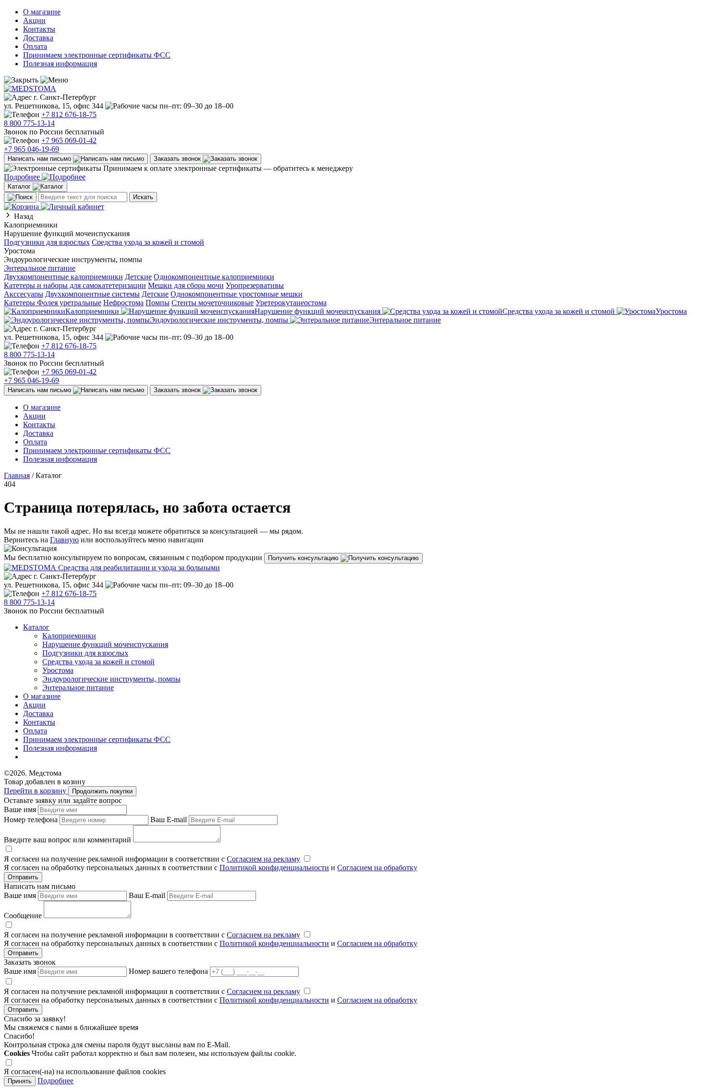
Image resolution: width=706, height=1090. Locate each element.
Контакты (39, 29)
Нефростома (123, 303)
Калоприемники (69, 636)
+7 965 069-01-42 (69, 140)
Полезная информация (60, 64)
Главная (17, 475)
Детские (138, 277)
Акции (34, 20)
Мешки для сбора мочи (186, 285)
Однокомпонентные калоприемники (214, 277)
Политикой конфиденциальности (274, 867)
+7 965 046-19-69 (31, 149)
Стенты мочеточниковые (212, 303)
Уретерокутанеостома (291, 303)
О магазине (42, 12)
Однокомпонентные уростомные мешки (236, 294)
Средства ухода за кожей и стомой (148, 242)
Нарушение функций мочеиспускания (105, 644)
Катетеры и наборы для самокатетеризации (75, 285)
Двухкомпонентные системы (92, 294)
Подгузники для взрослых (47, 242)
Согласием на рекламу (263, 859)
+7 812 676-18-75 (69, 114)
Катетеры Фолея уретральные (52, 303)
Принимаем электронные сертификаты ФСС (96, 55)
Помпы (158, 303)
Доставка (38, 38)
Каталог (36, 627)
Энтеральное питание (39, 268)
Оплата (35, 46)
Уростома (57, 670)
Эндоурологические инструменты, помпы (111, 679)
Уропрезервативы (255, 285)
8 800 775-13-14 (29, 123)
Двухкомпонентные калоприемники (63, 277)
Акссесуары (23, 294)
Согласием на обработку (377, 867)
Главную (64, 540)
